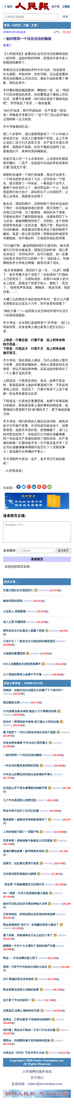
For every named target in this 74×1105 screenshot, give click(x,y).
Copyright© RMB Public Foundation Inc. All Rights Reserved (36, 1062)
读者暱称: (9, 550)
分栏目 (16, 25)
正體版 (66, 6)
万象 (26, 25)
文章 (34, 25)
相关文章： (11, 581)
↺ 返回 (8, 6)
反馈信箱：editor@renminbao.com (37, 1084)
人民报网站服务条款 (37, 1071)
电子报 (55, 6)
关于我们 (37, 1077)
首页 (7, 25)
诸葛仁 (7, 45)
